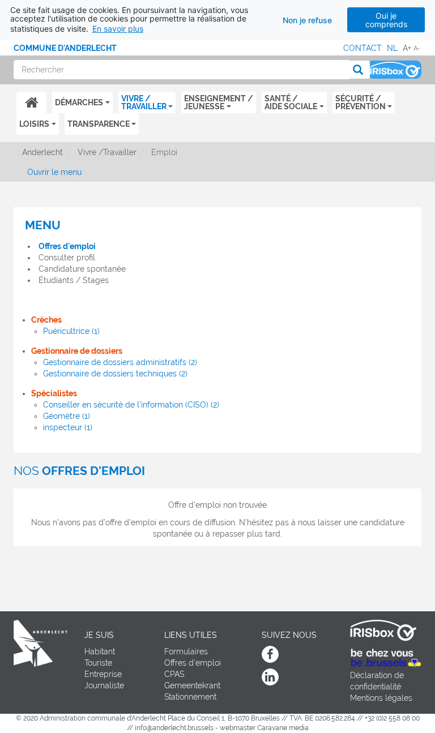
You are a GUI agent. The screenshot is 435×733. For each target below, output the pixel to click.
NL (392, 48)
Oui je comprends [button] (386, 20)
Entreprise (103, 674)
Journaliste (104, 685)
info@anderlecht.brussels (174, 728)
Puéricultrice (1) (71, 331)
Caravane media (283, 728)
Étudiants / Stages (74, 280)
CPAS (174, 674)
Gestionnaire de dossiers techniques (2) (115, 373)
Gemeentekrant (192, 685)
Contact (362, 48)
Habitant (99, 651)
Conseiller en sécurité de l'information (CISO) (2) (131, 404)
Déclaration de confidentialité (377, 681)
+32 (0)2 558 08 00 (392, 718)
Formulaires (186, 651)
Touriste (98, 662)
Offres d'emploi (67, 246)
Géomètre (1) (66, 416)
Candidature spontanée (82, 268)
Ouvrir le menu (54, 172)
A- (416, 48)
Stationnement (190, 696)
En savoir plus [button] (117, 28)
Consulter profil (67, 257)
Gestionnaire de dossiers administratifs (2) (120, 362)
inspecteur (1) (67, 427)
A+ (407, 48)
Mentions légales (381, 697)
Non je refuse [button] (307, 20)
